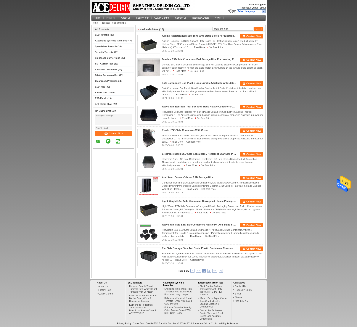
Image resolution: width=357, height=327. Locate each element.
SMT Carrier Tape (104, 63)
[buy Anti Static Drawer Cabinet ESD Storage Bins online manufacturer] (148, 185)
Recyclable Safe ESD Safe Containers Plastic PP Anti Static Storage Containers (199, 224)
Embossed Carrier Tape (107, 58)
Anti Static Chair (103, 104)
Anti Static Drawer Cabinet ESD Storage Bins (187, 177)
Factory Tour (142, 18)
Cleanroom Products (106, 81)
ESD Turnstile (102, 35)
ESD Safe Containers (106, 69)
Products (110, 18)
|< (192, 271)
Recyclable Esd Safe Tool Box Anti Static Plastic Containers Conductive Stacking (199, 106)
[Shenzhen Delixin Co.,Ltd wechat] (120, 144)
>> (214, 271)
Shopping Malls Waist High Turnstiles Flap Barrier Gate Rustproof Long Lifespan (178, 292)
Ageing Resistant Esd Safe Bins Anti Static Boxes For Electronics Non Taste (199, 35)
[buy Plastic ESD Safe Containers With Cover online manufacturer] (148, 138)
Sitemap (239, 297)
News (218, 18)
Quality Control (161, 18)
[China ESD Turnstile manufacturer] (111, 6)
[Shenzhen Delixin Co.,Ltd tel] (128, 145)
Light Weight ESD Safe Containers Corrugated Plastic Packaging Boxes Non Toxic (199, 201)
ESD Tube (100, 87)
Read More (199, 47)
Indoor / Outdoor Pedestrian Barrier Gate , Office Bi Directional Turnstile (143, 298)
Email (263, 8)
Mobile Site (242, 301)
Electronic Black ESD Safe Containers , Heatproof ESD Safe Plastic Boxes (199, 153)
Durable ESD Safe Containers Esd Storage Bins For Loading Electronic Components (199, 59)
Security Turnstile (104, 52)
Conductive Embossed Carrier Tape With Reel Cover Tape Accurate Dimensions (211, 314)
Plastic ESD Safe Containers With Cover (185, 130)
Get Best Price (216, 47)
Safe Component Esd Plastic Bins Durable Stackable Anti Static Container (199, 83)
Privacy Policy (124, 323)
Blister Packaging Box (107, 75)
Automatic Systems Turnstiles (111, 40)
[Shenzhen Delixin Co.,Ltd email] (100, 144)
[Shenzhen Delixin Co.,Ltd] (264, 11)
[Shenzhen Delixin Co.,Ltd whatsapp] (110, 144)
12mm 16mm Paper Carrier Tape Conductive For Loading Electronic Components (213, 302)
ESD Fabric (101, 98)
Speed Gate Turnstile (106, 46)
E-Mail (238, 293)
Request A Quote (249, 8)
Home (97, 18)
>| (221, 271)
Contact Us (180, 18)
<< (198, 271)
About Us (125, 18)
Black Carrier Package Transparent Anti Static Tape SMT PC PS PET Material (211, 290)
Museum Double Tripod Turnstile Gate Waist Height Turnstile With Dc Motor (143, 289)
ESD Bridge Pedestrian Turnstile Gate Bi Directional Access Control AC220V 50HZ (142, 309)
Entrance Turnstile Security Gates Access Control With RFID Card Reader (178, 310)
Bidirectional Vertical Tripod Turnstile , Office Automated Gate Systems (178, 301)
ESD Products (102, 92)
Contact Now (116, 133)
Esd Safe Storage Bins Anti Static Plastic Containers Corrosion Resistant (199, 248)
